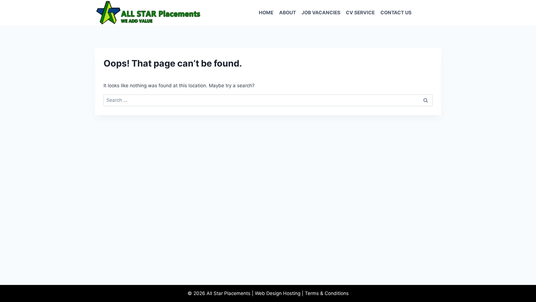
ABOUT (287, 12)
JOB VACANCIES (321, 12)
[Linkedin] (435, 13)
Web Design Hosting (277, 293)
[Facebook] (423, 13)
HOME (266, 12)
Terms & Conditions (327, 293)
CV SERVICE (360, 12)
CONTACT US (396, 12)
